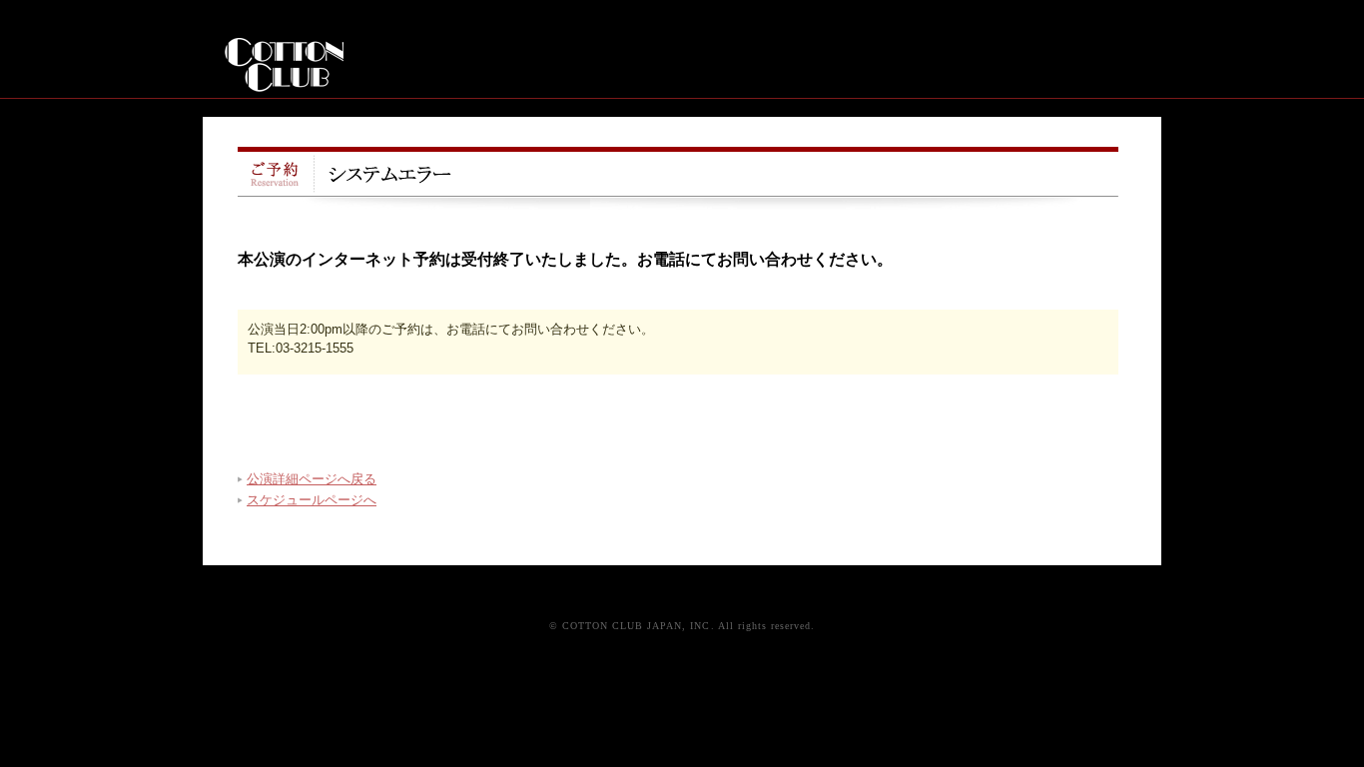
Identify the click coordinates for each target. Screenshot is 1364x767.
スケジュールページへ (311, 499)
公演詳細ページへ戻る (311, 478)
